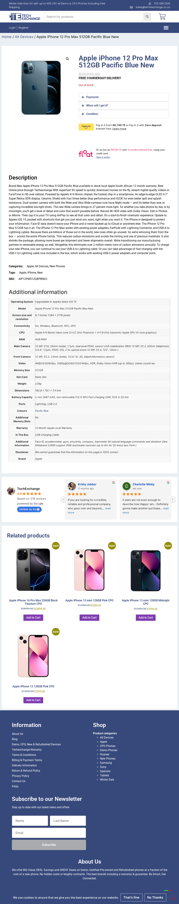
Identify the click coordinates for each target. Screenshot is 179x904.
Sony (103, 767)
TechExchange (28, 489)
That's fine (131, 897)
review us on (27, 509)
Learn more (119, 128)
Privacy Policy (20, 776)
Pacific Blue (41, 410)
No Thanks (155, 897)
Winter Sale (107, 779)
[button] (166, 28)
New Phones (57, 266)
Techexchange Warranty (27, 749)
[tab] (123, 97)
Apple (30, 266)
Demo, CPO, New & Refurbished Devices (36, 744)
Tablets (104, 775)
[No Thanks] (173, 897)
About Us (17, 734)
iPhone (31, 272)
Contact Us (18, 781)
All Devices (24, 37)
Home (7, 37)
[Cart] (162, 16)
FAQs (15, 786)
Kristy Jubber (87, 484)
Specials (105, 771)
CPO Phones (107, 746)
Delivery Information (24, 765)
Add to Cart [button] (33, 617)
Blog (14, 739)
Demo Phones (108, 750)
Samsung (106, 762)
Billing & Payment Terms (27, 760)
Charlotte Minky (144, 484)
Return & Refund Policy (26, 770)
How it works (103, 157)
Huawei (104, 754)
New (40, 272)
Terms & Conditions (24, 755)
